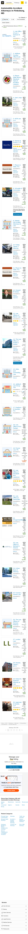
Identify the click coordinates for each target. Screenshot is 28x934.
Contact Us (18, 214)
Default (23, 17)
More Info (15, 105)
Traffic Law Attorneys (21, 817)
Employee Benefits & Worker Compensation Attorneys (4, 827)
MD (6, 723)
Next (22, 730)
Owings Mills (2, 803)
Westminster (11, 802)
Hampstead (3, 805)
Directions (15, 104)
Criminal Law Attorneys (13, 825)
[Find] (22, 2)
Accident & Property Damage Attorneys (12, 821)
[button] (26, 2)
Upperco (10, 805)
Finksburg (11, 723)
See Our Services (17, 149)
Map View (6, 19)
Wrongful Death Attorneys (4, 820)
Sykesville (18, 802)
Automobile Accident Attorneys (20, 38)
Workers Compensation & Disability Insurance (4, 832)
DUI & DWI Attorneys (21, 825)
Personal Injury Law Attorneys (4, 817)
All (13, 19)
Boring (2, 806)
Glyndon (17, 805)
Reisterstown (25, 802)
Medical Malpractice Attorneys (22, 820)
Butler (23, 805)
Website (15, 42)
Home (2, 723)
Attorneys (16, 723)
